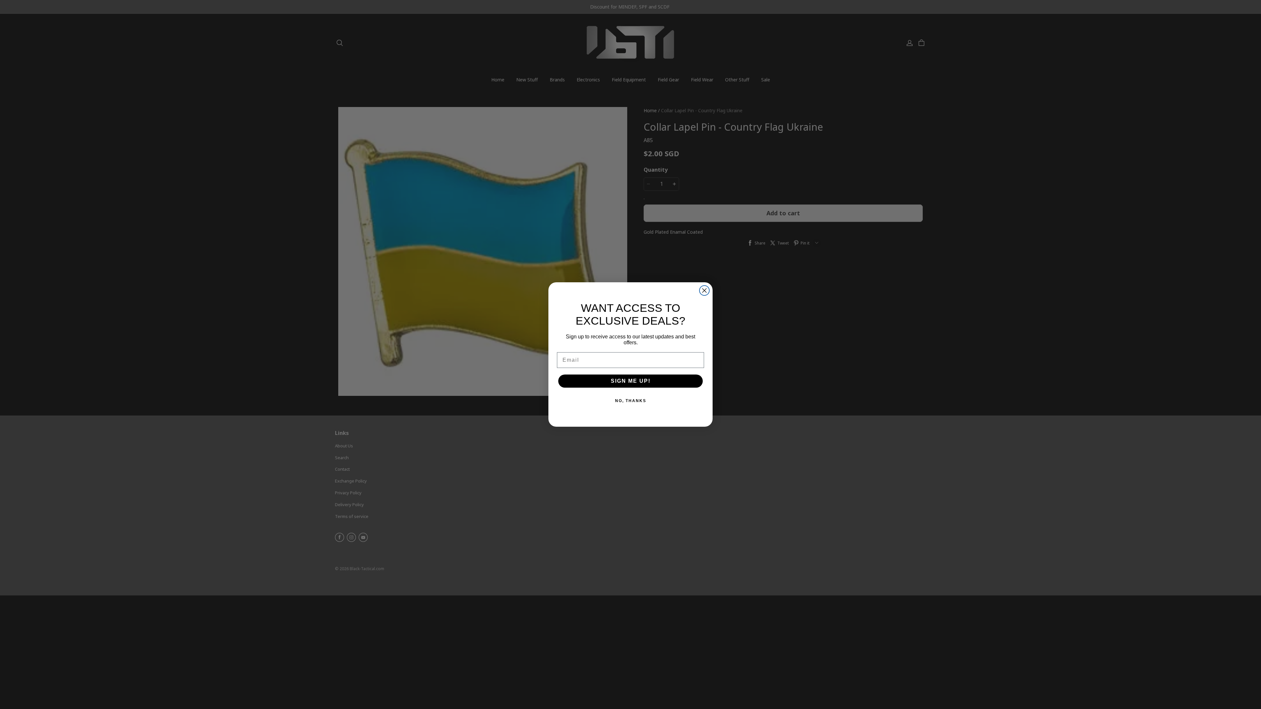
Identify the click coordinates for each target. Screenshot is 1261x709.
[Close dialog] (704, 290)
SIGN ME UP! (631, 381)
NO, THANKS (630, 400)
